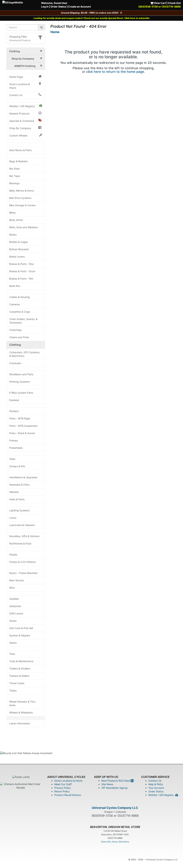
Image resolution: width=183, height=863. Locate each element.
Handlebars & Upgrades (23, 477)
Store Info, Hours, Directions (115, 841)
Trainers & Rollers (19, 675)
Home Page (16, 76)
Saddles (14, 598)
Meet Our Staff (63, 784)
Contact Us (15, 95)
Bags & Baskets (18, 161)
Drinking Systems (19, 381)
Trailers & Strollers (19, 668)
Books (12, 234)
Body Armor (16, 219)
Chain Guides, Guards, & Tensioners (23, 320)
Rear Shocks (16, 580)
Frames (13, 440)
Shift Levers (16, 613)
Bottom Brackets (19, 249)
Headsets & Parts (19, 484)
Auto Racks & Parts (20, 150)
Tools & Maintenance (21, 661)
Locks (12, 517)
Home (55, 32)
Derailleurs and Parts (21, 374)
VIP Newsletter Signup (114, 787)
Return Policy (62, 791)
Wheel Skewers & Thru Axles (22, 703)
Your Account (156, 787)
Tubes (12, 690)
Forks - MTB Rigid (19, 418)
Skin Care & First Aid (21, 628)
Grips (12, 458)
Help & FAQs (155, 784)
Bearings (14, 183)
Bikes (12, 212)
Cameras (14, 304)
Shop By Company (20, 128)
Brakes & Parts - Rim (21, 278)
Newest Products (19, 113)
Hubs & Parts (16, 499)
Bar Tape (14, 175)
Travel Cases (16, 683)
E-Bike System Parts (21, 392)
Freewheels (16, 447)
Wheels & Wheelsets (21, 712)
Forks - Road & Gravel (22, 433)
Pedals (13, 554)
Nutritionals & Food (20, 543)
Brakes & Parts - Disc (21, 263)
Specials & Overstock (21, 120)
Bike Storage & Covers (22, 205)
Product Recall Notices (67, 794)
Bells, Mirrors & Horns (21, 190)
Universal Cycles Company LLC (115, 808)
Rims (12, 587)
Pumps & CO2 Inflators (22, 561)
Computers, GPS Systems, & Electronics (24, 354)
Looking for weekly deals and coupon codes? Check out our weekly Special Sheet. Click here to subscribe (92, 18)
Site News (107, 784)
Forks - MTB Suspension (23, 425)
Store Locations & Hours (19, 86)
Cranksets (15, 363)
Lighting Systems (19, 510)
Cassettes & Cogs (19, 311)
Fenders (14, 411)
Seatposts (15, 606)
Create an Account (79, 6)
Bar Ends (14, 168)
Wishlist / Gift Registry (22, 106)
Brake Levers (17, 256)
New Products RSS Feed (116, 780)
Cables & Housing (19, 297)
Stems (13, 642)
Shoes (12, 620)
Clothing (15, 344)
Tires (12, 653)
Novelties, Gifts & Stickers (24, 536)
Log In (45, 6)
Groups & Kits (17, 466)
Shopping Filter (18, 36)
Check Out (174, 2)
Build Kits (14, 285)
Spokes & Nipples (19, 635)
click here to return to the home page (115, 72)
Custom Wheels (18, 135)
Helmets (14, 491)
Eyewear (14, 400)
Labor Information (19, 723)
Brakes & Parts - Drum (22, 271)
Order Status (58, 6)
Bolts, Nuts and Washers (23, 227)
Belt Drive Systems (20, 197)
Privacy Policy (62, 787)
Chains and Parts (19, 337)
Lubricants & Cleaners (22, 525)
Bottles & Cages (18, 241)
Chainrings (15, 329)
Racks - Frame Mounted (23, 572)
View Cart (159, 2)
